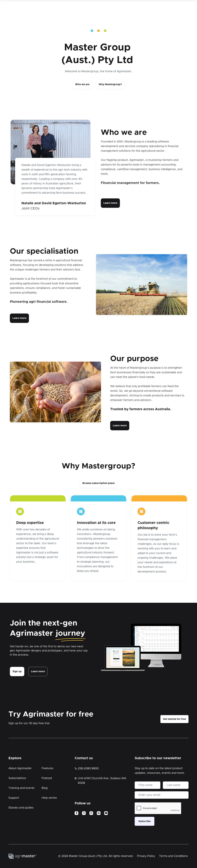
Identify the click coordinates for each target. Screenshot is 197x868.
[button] (72, 204)
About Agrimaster (20, 768)
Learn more (110, 203)
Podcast (47, 778)
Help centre (49, 798)
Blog (45, 788)
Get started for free (174, 719)
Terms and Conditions (173, 856)
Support (13, 798)
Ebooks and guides (21, 807)
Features (47, 768)
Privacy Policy (146, 856)
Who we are (82, 84)
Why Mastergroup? (110, 84)
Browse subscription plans (98, 483)
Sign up (17, 671)
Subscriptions (17, 778)
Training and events (21, 788)
